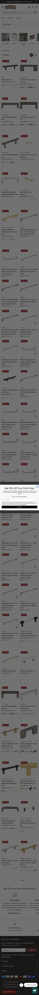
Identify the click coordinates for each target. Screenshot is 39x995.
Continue (19, 507)
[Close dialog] (37, 486)
